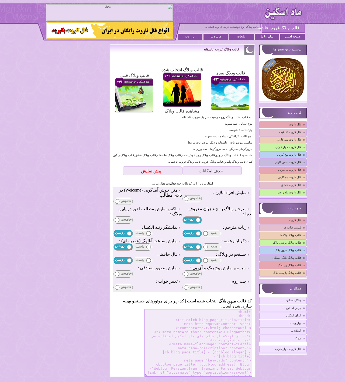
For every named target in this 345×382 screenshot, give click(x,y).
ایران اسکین (293, 315)
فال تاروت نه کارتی (289, 169)
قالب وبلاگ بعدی (230, 73)
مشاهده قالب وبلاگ (182, 111)
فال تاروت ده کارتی (289, 177)
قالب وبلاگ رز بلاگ (289, 265)
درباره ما (216, 36)
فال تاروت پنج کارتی (289, 154)
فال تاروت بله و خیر (289, 192)
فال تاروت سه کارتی (289, 139)
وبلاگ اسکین (293, 300)
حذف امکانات (211, 171)
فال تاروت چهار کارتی (288, 147)
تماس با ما (267, 36)
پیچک (298, 338)
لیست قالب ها (292, 227)
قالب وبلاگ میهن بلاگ (288, 250)
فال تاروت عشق (291, 184)
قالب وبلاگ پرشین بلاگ (287, 242)
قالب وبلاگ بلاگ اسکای (286, 257)
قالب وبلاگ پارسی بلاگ (287, 272)
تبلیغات (241, 36)
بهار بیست (295, 323)
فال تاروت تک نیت (290, 132)
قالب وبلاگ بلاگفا (290, 235)
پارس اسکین (293, 307)
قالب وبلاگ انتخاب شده (182, 69)
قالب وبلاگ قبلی (134, 75)
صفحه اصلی (292, 36)
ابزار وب (190, 36)
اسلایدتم (296, 330)
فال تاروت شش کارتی (287, 162)
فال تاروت (295, 124)
